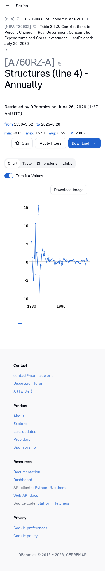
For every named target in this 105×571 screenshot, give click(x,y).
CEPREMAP (76, 554)
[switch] (8, 175)
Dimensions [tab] (47, 163)
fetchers (62, 503)
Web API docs (25, 495)
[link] (44, 19)
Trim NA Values (29, 176)
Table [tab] (27, 163)
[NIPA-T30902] (17, 26)
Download (80, 143)
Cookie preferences (30, 527)
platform (45, 503)
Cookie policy (25, 535)
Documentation (26, 471)
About (18, 415)
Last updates (24, 431)
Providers (21, 439)
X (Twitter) (22, 391)
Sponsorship (24, 447)
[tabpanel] (52, 254)
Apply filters (50, 143)
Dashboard (22, 479)
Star (25, 143)
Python (41, 487)
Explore (20, 423)
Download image (68, 189)
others (60, 487)
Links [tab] (67, 163)
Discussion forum (29, 383)
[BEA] (9, 19)
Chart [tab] (12, 163)
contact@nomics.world (33, 375)
